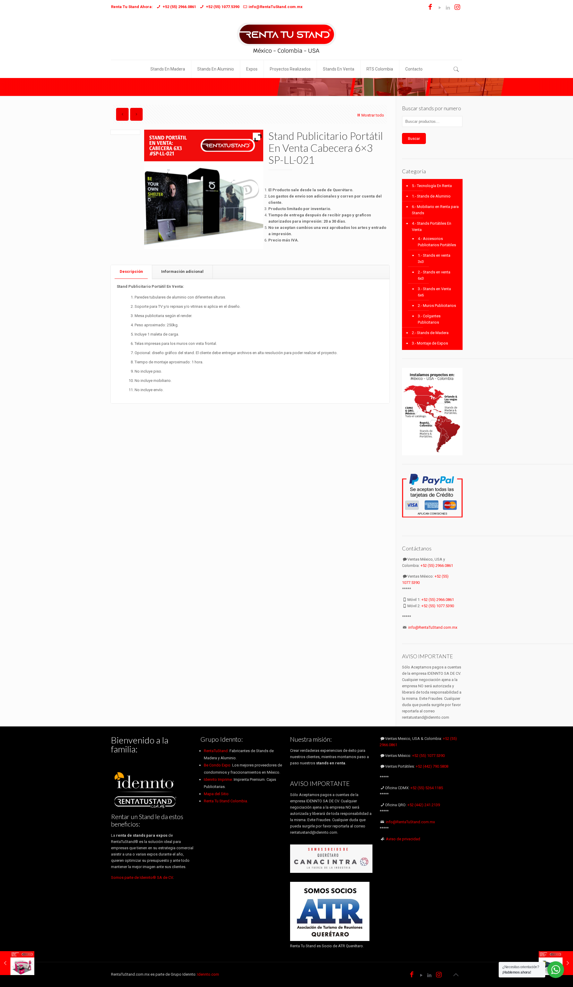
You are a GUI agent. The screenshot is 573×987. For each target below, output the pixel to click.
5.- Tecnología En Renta (432, 185)
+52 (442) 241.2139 (423, 805)
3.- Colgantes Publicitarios (429, 319)
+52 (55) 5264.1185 (426, 788)
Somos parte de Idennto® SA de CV (142, 877)
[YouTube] (440, 7)
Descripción (131, 271)
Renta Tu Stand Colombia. (226, 801)
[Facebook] (430, 7)
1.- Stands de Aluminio (431, 196)
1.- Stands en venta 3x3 (434, 258)
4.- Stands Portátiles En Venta (431, 226)
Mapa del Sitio (216, 794)
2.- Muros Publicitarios (437, 305)
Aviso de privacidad (403, 839)
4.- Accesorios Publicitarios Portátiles (437, 241)
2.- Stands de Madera (430, 332)
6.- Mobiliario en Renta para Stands (435, 209)
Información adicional (182, 271)
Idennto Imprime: (219, 779)
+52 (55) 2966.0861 (436, 565)
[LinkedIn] (448, 7)
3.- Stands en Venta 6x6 (434, 292)
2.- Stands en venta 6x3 (434, 275)
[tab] (131, 271)
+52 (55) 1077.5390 (437, 606)
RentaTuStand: (216, 751)
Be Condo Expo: (217, 765)
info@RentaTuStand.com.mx (432, 627)
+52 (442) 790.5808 (432, 766)
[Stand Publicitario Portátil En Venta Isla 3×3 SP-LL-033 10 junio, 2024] (17, 963)
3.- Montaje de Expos (430, 343)
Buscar (414, 138)
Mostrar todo (372, 115)
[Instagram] (457, 7)
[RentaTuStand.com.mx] (286, 37)
